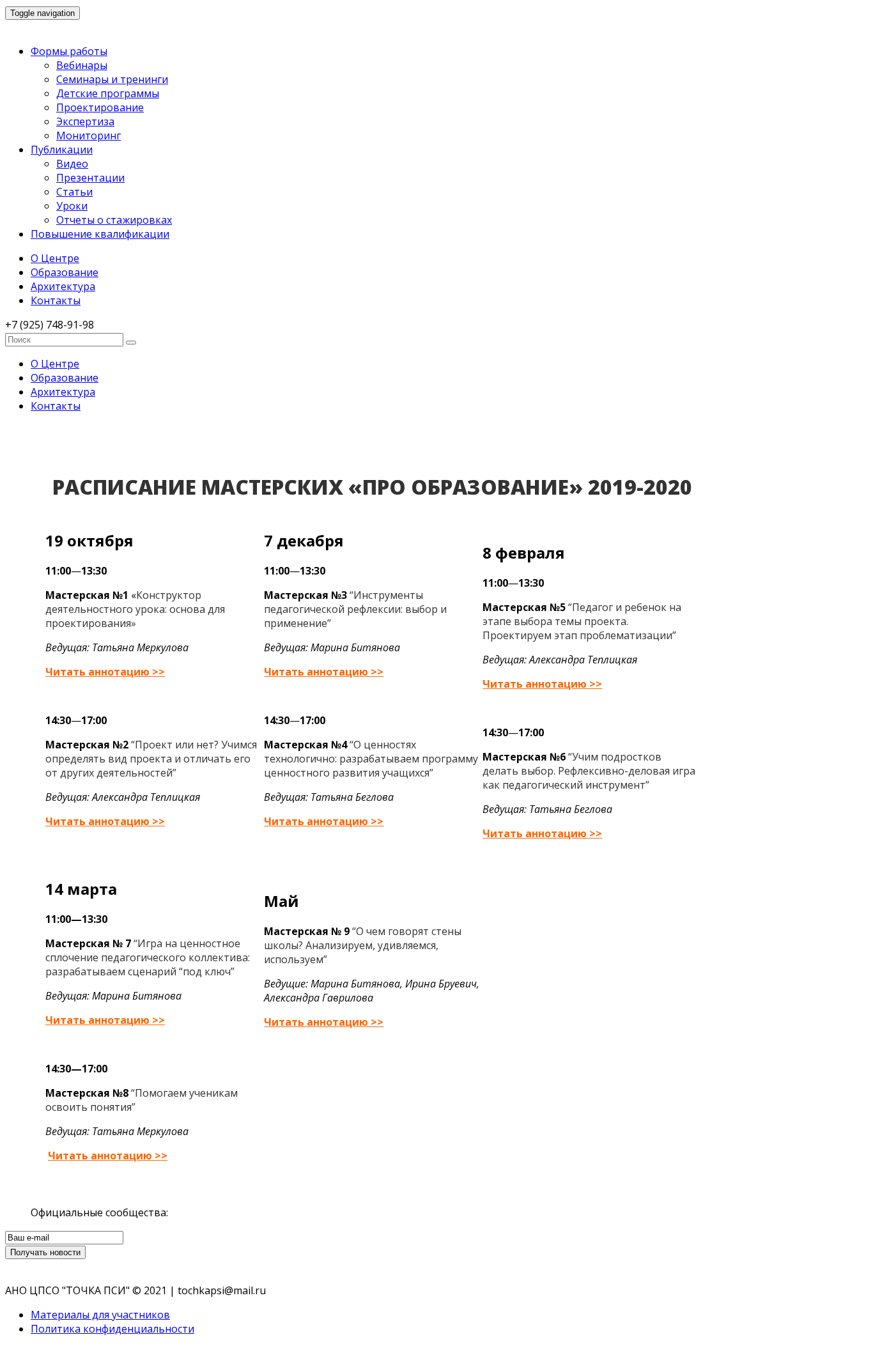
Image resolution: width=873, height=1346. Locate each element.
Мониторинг (88, 135)
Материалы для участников (100, 1315)
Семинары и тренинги (112, 79)
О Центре (55, 258)
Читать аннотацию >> (105, 672)
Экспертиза (85, 121)
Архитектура (63, 286)
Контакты (56, 300)
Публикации (62, 150)
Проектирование (100, 107)
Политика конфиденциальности (112, 1329)
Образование (64, 272)
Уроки (72, 206)
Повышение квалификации (100, 234)
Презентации (90, 178)
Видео (72, 164)
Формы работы (69, 51)
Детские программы (107, 93)
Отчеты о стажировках (114, 220)
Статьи (74, 192)
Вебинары (81, 65)
